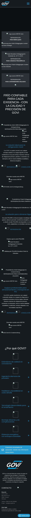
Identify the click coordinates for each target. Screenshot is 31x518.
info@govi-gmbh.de (10, 503)
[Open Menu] (28, 3)
